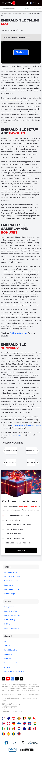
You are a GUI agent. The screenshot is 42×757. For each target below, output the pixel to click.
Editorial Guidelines (10, 650)
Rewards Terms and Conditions (14, 671)
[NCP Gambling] (11, 743)
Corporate (7, 659)
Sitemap (7, 667)
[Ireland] (3, 728)
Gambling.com (5, 14)
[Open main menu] (3, 3)
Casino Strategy (9, 594)
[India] (34, 723)
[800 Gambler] (26, 749)
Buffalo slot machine (18, 333)
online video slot (10, 101)
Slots (24, 14)
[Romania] (3, 734)
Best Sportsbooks (9, 607)
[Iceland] (24, 723)
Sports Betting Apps (10, 611)
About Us (7, 641)
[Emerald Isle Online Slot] (19, 734)
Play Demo (21, 52)
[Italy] (8, 728)
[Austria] (13, 718)
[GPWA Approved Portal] (12, 750)
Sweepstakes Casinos (11, 581)
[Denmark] (8, 723)
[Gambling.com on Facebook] (12, 678)
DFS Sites (7, 624)
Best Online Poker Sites (11, 589)
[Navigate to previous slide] (4, 451)
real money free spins (15, 435)
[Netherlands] (19, 728)
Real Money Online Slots (12, 576)
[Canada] (34, 718)
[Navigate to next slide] (37, 451)
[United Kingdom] (3, 718)
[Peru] (34, 728)
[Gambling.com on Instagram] (17, 678)
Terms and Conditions (10, 698)
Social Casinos (8, 585)
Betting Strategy (9, 620)
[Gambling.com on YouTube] (8, 678)
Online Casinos (16, 14)
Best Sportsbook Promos (12, 615)
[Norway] (29, 728)
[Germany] (13, 723)
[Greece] (19, 723)
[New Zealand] (24, 728)
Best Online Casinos (10, 572)
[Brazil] (29, 718)
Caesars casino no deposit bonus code (26, 425)
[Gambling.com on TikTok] (21, 678)
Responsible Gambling (11, 663)
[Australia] (8, 718)
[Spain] (8, 734)
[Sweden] (13, 734)
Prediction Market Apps (11, 628)
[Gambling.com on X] (3, 678)
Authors (7, 646)
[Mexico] (13, 728)
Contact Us (8, 654)
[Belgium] (19, 718)
